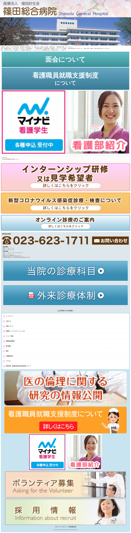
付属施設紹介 (9, 356)
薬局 (7, 351)
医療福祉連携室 (10, 341)
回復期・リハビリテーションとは (15, 331)
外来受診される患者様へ (66, 310)
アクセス (8, 361)
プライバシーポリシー (61, 526)
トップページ (9, 316)
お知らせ (8, 321)
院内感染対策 (72, 526)
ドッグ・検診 (9, 336)
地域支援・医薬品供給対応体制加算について (18, 366)
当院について (9, 326)
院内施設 (8, 346)
